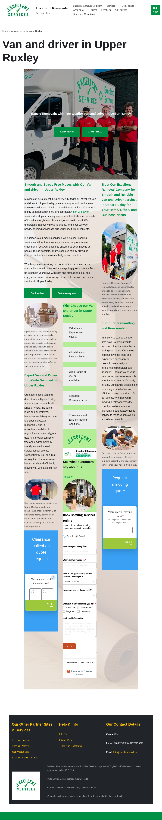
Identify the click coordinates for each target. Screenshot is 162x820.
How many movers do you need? (80, 590)
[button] (116, 5)
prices (94, 10)
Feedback (106, 10)
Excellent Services (21, 740)
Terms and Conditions (84, 14)
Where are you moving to (78, 559)
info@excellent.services (125, 752)
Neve (5, 816)
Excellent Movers (20, 746)
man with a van (80, 211)
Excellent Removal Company (87, 5)
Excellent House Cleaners (25, 757)
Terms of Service (86, 662)
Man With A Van (20, 751)
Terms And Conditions (70, 746)
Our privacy (121, 10)
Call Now (155, 10)
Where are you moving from (79, 546)
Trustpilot (68, 476)
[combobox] (80, 582)
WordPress (27, 816)
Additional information (73, 618)
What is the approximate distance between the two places (78, 575)
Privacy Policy (66, 740)
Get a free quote (67, 293)
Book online (37, 293)
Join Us (63, 734)
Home (5, 31)
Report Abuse (72, 662)
